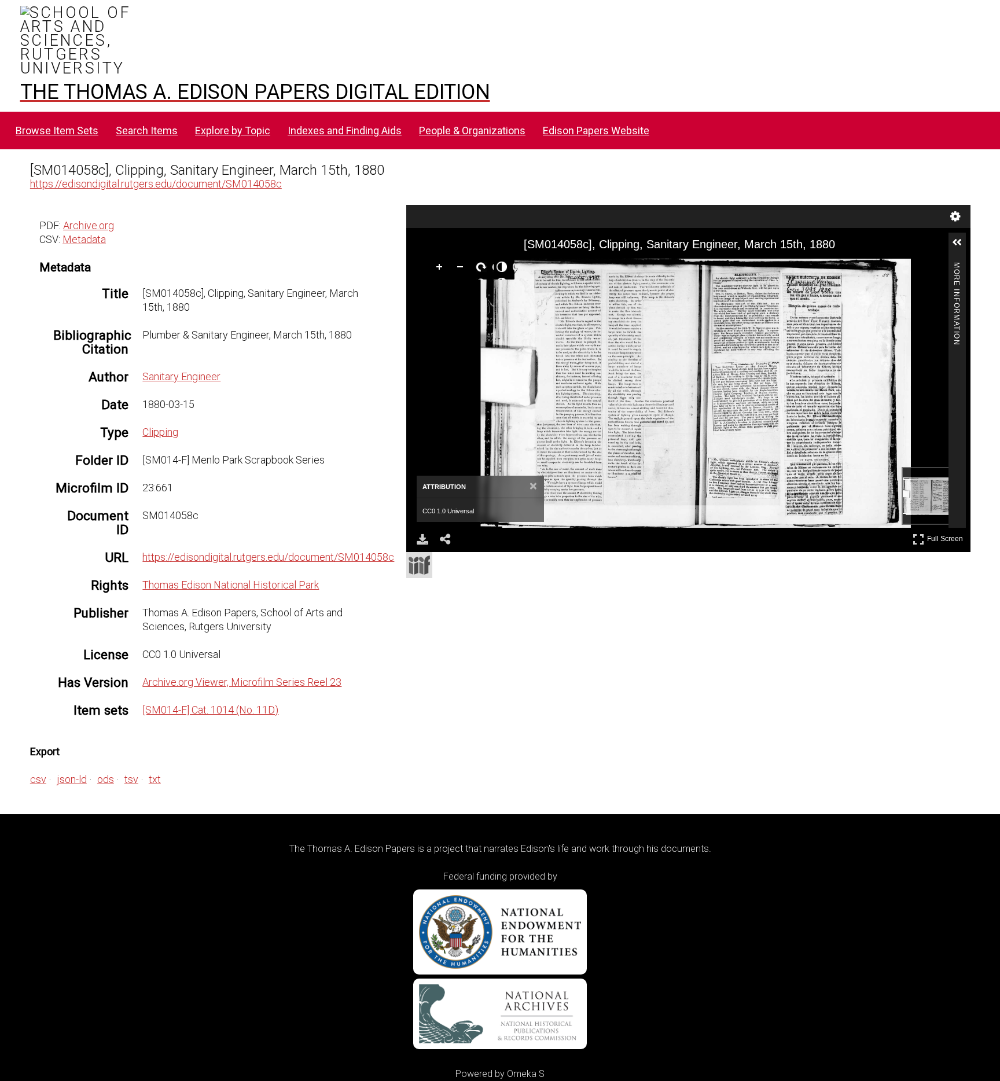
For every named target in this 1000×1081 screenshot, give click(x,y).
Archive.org (88, 225)
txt (155, 779)
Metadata (84, 239)
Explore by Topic (232, 130)
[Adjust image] (504, 269)
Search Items (147, 130)
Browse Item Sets (57, 130)
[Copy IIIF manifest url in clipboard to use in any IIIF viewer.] (419, 565)
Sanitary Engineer (181, 376)
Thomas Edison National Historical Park (230, 585)
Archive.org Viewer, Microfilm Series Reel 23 (241, 682)
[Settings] (955, 216)
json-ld (72, 779)
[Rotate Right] (483, 269)
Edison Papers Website (596, 130)
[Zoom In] (441, 269)
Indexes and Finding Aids (345, 130)
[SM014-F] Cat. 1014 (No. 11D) (210, 710)
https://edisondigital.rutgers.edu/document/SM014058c (156, 184)
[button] (961, 247)
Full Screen (946, 537)
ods (105, 779)
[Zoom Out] (462, 269)
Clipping (160, 432)
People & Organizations (472, 130)
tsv (131, 779)
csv (38, 779)
